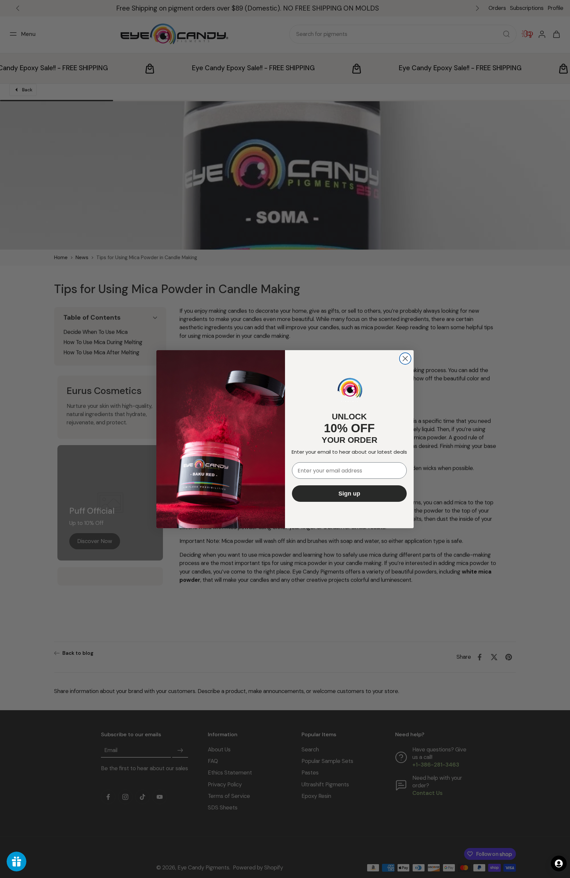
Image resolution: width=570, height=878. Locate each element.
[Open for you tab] (559, 863)
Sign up (349, 493)
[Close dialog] (405, 358)
